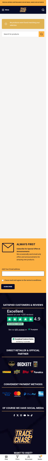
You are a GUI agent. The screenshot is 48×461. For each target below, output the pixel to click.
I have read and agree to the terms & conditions (22, 280)
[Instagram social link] (21, 415)
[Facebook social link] (14, 415)
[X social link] (17, 415)
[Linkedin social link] (28, 415)
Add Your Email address (11, 269)
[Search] (43, 9)
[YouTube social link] (25, 415)
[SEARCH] (41, 34)
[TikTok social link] (31, 415)
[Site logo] (23, 10)
